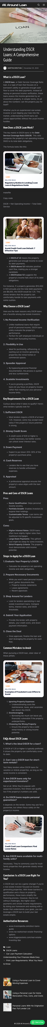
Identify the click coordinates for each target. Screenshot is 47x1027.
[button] (38, 5)
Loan (8, 947)
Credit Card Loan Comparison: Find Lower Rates (21, 847)
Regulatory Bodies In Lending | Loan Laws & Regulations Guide (21, 184)
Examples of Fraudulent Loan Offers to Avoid (22, 693)
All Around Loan (14, 5)
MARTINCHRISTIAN (15, 68)
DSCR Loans (11, 950)
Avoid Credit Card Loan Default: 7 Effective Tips (20, 249)
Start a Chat (39, 1022)
